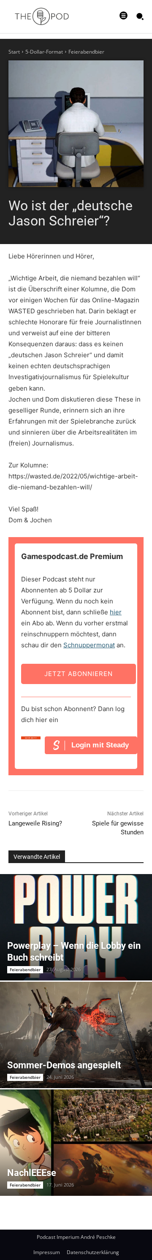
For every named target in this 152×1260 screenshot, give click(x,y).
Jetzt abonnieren (78, 674)
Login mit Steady (100, 745)
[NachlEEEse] (76, 1142)
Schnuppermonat (89, 645)
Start (14, 51)
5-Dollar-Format (44, 51)
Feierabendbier (86, 51)
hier (116, 612)
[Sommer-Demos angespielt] (76, 1035)
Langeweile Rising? (35, 823)
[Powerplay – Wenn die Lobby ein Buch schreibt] (76, 927)
